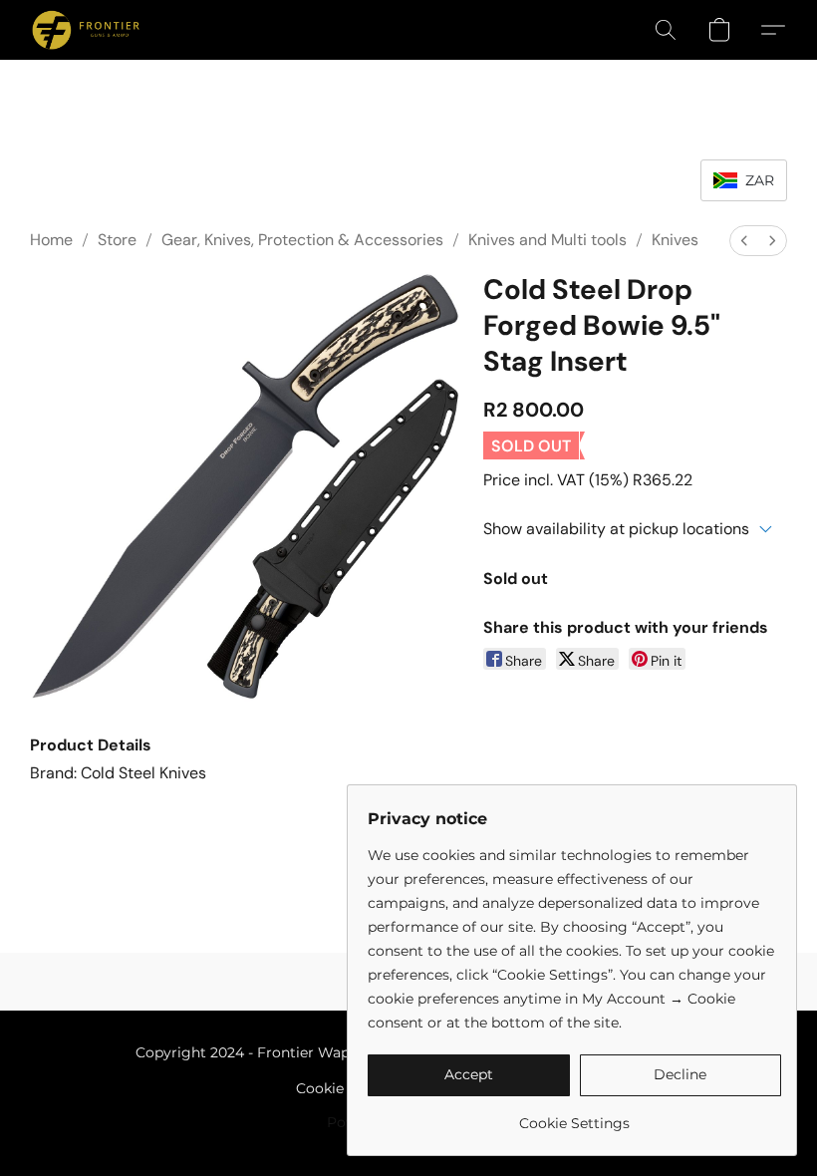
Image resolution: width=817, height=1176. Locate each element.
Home (51, 239)
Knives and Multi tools (547, 239)
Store (117, 239)
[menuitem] (744, 240)
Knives (675, 239)
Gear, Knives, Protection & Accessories (302, 239)
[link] (574, 1115)
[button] (85, 30)
